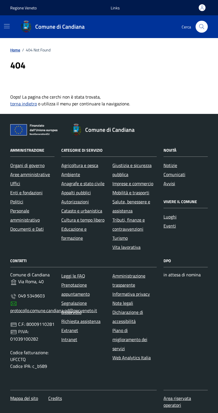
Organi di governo (27, 165)
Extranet (69, 330)
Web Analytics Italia (131, 357)
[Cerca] (202, 27)
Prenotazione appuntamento (75, 289)
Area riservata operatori (177, 401)
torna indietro (23, 103)
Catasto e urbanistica (81, 210)
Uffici (15, 183)
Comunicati (174, 174)
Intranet (69, 339)
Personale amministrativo (25, 215)
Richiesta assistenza (80, 321)
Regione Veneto (23, 8)
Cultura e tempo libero (82, 219)
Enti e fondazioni (26, 192)
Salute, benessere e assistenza (131, 206)
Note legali (122, 303)
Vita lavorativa (126, 247)
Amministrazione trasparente (128, 280)
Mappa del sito (24, 398)
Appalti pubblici (76, 192)
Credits (55, 398)
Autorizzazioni (75, 201)
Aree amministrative (30, 174)
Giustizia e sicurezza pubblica (132, 170)
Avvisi (169, 183)
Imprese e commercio (132, 183)
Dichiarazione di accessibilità (127, 317)
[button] (115, 8)
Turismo (120, 238)
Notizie (170, 165)
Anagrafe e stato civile (82, 183)
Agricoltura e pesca (79, 165)
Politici (16, 201)
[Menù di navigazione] (6, 26)
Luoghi (170, 216)
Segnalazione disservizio (74, 308)
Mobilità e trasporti (130, 192)
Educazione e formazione (74, 233)
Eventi (170, 225)
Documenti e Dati (27, 229)
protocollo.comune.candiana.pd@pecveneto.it (53, 310)
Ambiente (70, 174)
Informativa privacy (131, 294)
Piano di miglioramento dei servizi (129, 339)
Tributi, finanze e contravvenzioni (128, 224)
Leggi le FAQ (73, 275)
